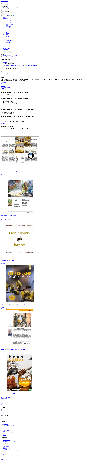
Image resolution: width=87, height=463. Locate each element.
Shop (4, 447)
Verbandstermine (6, 48)
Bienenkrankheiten (7, 27)
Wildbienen (5, 34)
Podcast (7, 43)
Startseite (5, 17)
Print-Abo (3, 83)
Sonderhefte (8, 41)
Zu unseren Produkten (5, 398)
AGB (2, 459)
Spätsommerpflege (9, 24)
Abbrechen (7, 11)
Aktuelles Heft (8, 36)
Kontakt (4, 431)
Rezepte (7, 33)
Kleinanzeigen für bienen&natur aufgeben (11, 450)
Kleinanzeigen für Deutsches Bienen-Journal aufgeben (14, 451)
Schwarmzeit (8, 20)
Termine (2, 88)
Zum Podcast (3, 419)
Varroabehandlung (9, 28)
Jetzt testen (3, 404)
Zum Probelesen (4, 105)
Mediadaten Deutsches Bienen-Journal (11, 433)
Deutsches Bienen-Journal (11, 44)
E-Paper (7, 39)
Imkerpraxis (5, 18)
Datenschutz (3, 454)
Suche (2, 11)
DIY (6, 32)
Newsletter (8, 42)
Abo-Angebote (9, 38)
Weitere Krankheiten (10, 30)
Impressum (3, 456)
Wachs (7, 25)
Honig (7, 23)
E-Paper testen (3, 82)
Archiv (4, 435)
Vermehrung (8, 22)
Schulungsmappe (9, 40)
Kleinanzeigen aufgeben (5, 87)
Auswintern (8, 19)
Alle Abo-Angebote (4, 84)
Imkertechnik (8, 26)
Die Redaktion (6, 430)
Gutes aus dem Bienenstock (8, 31)
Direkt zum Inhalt (4, 1)
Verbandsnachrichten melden (9, 441)
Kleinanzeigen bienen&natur (11, 46)
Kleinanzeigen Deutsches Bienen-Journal (14, 47)
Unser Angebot (6, 35)
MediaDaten (3, 86)
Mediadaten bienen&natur (8, 432)
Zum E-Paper (3, 123)
